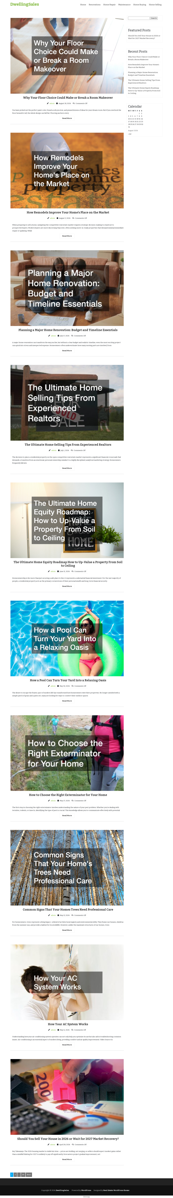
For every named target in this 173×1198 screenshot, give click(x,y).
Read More (67, 118)
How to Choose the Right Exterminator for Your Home (68, 795)
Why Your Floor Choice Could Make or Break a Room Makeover (68, 98)
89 (23, 1175)
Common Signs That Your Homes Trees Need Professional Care (68, 909)
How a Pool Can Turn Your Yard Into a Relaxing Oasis (68, 680)
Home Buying (139, 4)
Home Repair (109, 4)
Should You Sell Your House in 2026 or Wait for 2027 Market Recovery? (68, 1139)
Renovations (95, 4)
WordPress (86, 1190)
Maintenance (124, 4)
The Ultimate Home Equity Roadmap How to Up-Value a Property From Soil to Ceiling (68, 564)
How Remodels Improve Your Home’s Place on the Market (68, 212)
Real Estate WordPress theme (116, 1190)
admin (52, 103)
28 (138, 124)
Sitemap (86, 1197)
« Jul (129, 134)
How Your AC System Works (68, 1024)
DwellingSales (24, 4)
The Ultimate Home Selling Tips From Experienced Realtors (68, 445)
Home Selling (155, 4)
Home (83, 4)
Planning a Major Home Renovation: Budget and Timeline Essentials (67, 330)
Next (29, 1175)
